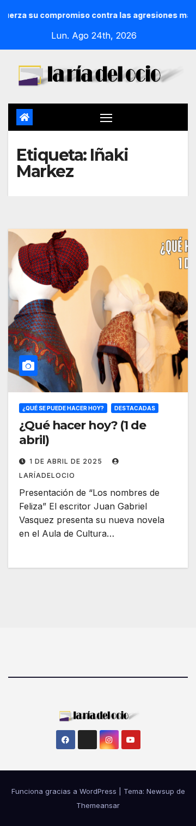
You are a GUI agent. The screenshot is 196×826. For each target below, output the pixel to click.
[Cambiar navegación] (106, 117)
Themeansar (98, 805)
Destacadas (134, 408)
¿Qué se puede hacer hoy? (63, 408)
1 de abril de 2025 (67, 461)
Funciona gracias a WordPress (65, 791)
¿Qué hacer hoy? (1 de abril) (82, 432)
